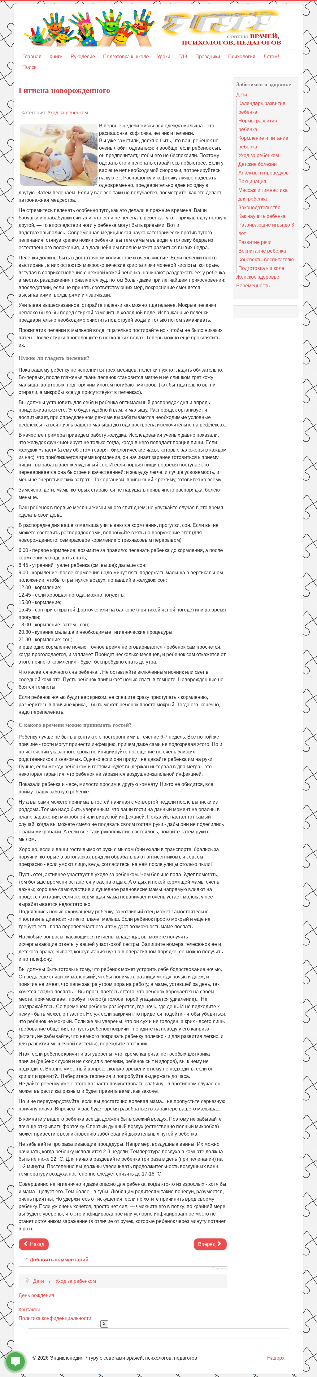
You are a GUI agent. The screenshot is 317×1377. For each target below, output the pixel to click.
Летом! (271, 56)
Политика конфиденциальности (55, 1318)
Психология (241, 56)
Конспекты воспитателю (266, 259)
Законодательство (259, 207)
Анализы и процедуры (264, 172)
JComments (219, 1268)
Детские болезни (257, 164)
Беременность (253, 285)
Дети (241, 94)
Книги (56, 56)
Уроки (163, 56)
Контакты (29, 1309)
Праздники (207, 56)
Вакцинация (252, 181)
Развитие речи (254, 242)
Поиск (29, 67)
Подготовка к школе (126, 56)
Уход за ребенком (67, 112)
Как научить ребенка (261, 216)
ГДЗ (182, 56)
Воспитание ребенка (262, 251)
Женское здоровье (257, 277)
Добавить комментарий (59, 1259)
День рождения (36, 1295)
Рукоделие (83, 56)
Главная (31, 56)
